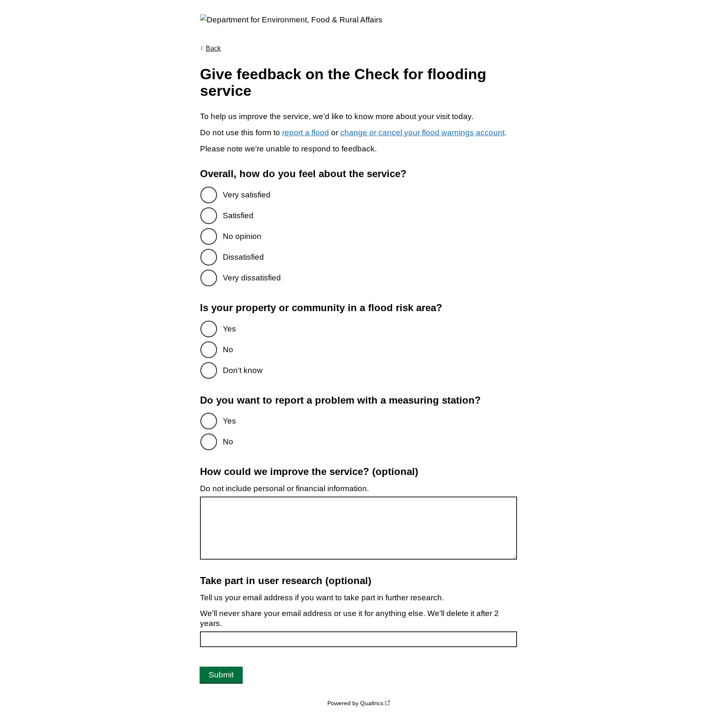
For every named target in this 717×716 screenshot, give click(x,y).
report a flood (305, 132)
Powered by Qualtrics (355, 703)
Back (213, 48)
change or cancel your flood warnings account (422, 132)
